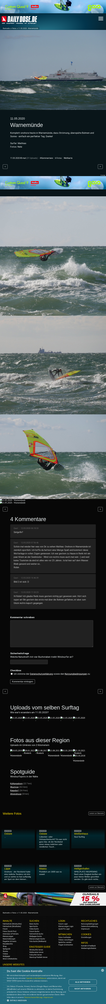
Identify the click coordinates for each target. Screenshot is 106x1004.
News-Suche (34, 924)
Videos (5, 954)
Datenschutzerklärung (41, 673)
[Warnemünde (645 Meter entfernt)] (16, 755)
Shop (4, 946)
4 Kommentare (46, 158)
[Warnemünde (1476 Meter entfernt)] (66, 755)
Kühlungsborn (16, 783)
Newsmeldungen (9, 939)
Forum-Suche (34, 931)
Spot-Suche (33, 926)
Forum (5, 929)
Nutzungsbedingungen (89, 924)
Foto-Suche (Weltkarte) (37, 941)
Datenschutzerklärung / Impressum (38, 997)
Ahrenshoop (15, 794)
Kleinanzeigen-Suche (37, 939)
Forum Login (63, 924)
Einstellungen (86, 937)
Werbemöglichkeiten (88, 948)
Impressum (85, 929)
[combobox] (102, 970)
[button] (36, 1000)
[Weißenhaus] (79, 720)
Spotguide (6, 949)
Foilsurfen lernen (35, 955)
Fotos (14, 28)
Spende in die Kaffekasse (36, 978)
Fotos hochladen (64, 937)
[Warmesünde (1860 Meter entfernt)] (79, 760)
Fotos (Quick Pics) (9, 931)
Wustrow (14, 787)
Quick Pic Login (64, 929)
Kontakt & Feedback (88, 946)
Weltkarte (68, 158)
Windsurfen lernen (36, 950)
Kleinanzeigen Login (65, 926)
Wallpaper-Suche (35, 936)
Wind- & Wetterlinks (10, 959)
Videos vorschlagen (65, 940)
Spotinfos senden (64, 942)
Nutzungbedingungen (76, 673)
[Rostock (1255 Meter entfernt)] (41, 753)
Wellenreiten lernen (36, 952)
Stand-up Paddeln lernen (38, 957)
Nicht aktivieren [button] (83, 989)
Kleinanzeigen (8, 936)
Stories (5, 951)
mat (24, 158)
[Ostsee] (54, 720)
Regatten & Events (9, 941)
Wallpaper (6, 956)
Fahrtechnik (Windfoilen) (12, 926)
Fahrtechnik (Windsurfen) (12, 924)
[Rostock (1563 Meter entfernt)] (79, 753)
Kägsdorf (14, 790)
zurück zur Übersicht (96, 813)
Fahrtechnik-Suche (36, 934)
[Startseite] (19, 22)
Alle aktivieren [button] (82, 982)
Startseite (6, 28)
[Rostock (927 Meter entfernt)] (29, 753)
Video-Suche (34, 929)
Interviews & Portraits (11, 934)
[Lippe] (16, 720)
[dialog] (53, 985)
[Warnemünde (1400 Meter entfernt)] (54, 755)
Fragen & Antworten (65, 945)
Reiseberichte (8, 944)
